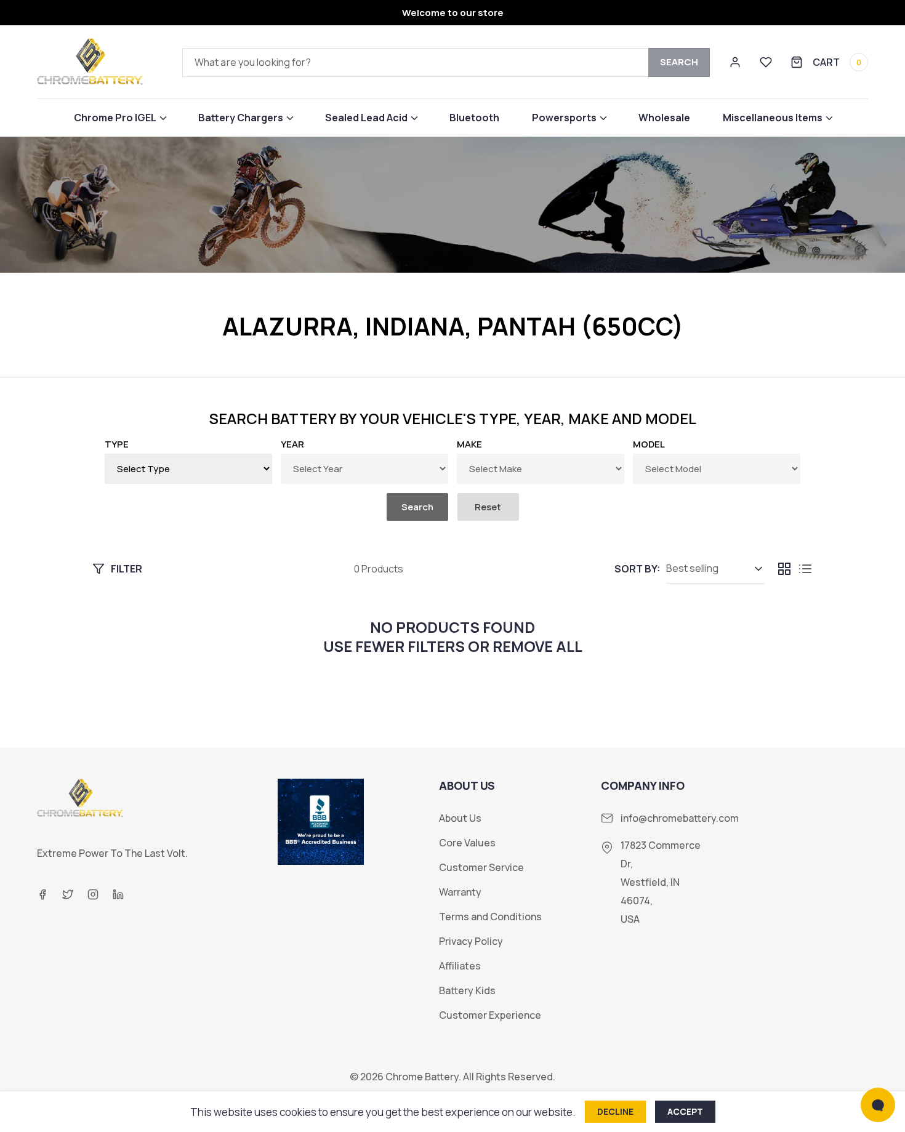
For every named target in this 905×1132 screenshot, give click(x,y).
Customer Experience (490, 1015)
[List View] (805, 568)
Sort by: (637, 569)
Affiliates (460, 966)
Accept (685, 1111)
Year (292, 444)
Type (117, 444)
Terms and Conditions (490, 916)
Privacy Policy (471, 941)
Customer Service (481, 867)
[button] (120, 118)
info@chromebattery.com (680, 818)
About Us (460, 818)
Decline (615, 1111)
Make (469, 444)
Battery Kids (467, 990)
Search (679, 61)
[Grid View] (784, 568)
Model (649, 444)
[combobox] (446, 62)
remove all (537, 646)
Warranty (460, 892)
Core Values (467, 843)
